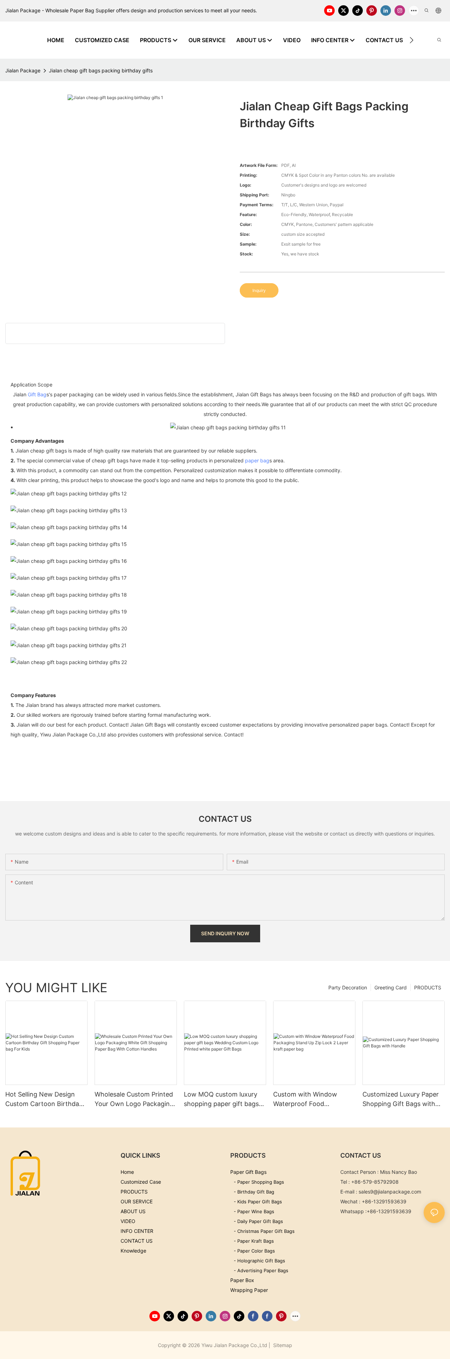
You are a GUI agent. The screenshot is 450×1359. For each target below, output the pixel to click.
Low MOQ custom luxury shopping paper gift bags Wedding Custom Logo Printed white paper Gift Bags (221, 1099)
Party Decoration (347, 987)
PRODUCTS (427, 987)
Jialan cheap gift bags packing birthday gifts (101, 70)
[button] (411, 40)
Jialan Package (22, 70)
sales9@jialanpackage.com (390, 1192)
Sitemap (282, 1345)
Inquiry (259, 290)
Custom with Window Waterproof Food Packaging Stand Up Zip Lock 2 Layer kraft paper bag (310, 1099)
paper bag (257, 460)
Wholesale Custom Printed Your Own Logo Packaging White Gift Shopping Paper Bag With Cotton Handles (134, 1099)
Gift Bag (37, 394)
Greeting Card (390, 987)
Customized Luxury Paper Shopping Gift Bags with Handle (400, 1099)
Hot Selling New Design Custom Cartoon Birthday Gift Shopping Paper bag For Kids (44, 1099)
